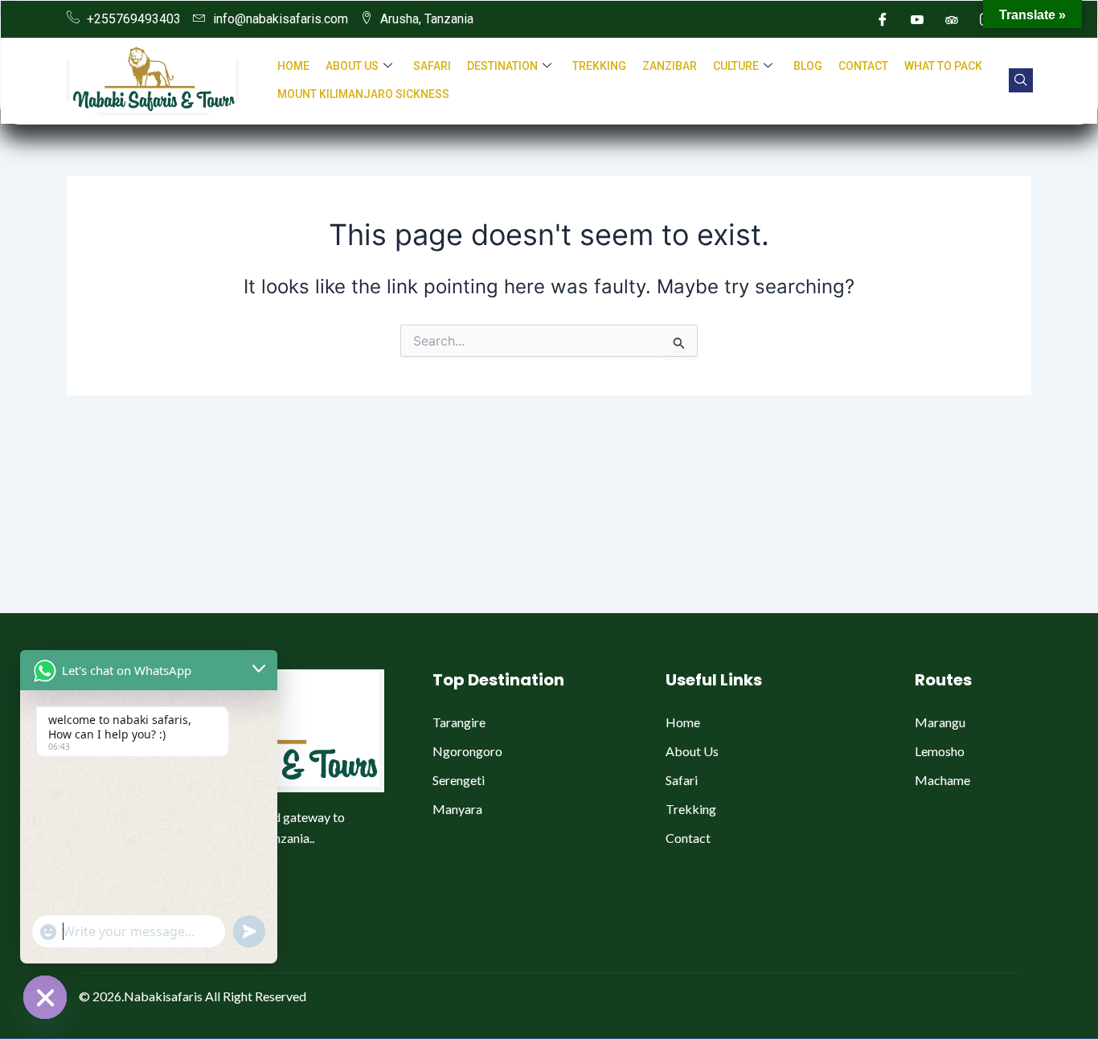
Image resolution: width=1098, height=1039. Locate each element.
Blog (807, 65)
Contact (863, 65)
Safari (432, 65)
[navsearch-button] (1021, 80)
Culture (736, 65)
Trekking (599, 65)
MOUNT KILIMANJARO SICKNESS (363, 94)
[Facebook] (883, 19)
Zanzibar (669, 65)
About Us (352, 65)
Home (293, 65)
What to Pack (943, 65)
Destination (502, 65)
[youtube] (917, 19)
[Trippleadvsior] (952, 19)
